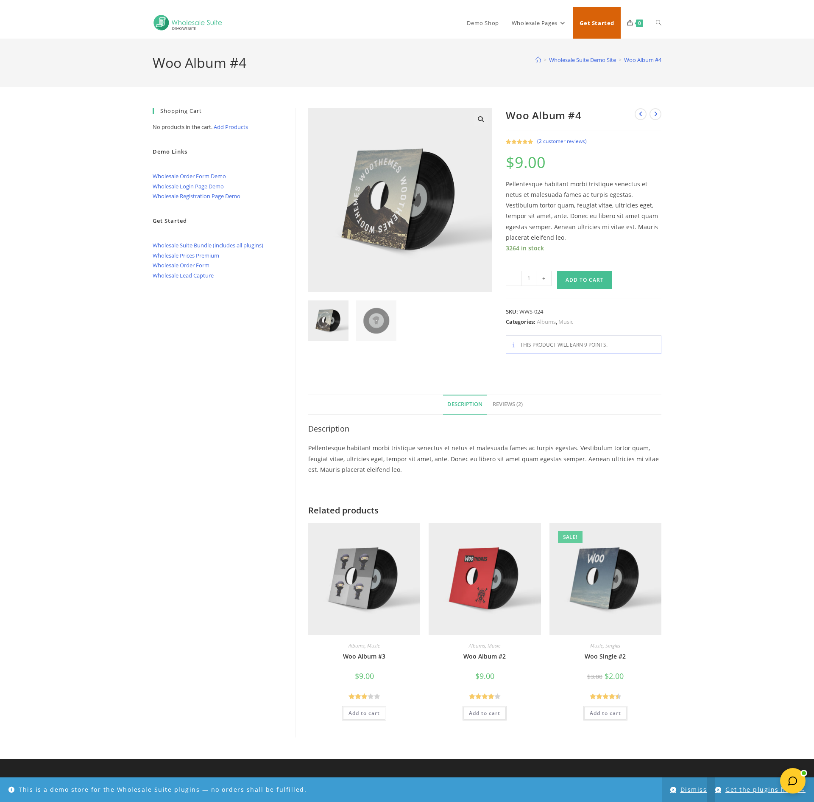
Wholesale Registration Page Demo (196, 196)
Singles (612, 645)
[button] (481, 119)
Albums (546, 321)
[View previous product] (641, 114)
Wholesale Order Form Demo (189, 176)
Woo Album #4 (642, 60)
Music (565, 321)
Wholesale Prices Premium (186, 255)
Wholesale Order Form (181, 265)
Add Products (231, 127)
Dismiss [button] (693, 789)
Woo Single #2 (605, 656)
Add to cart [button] (364, 713)
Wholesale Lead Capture (183, 275)
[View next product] (655, 114)
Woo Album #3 (364, 656)
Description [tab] (464, 404)
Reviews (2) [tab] (508, 404)
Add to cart (585, 279)
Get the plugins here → (765, 789)
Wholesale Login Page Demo (188, 186)
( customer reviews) (562, 141)
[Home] (538, 60)
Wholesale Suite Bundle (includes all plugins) (208, 245)
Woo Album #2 (484, 656)
